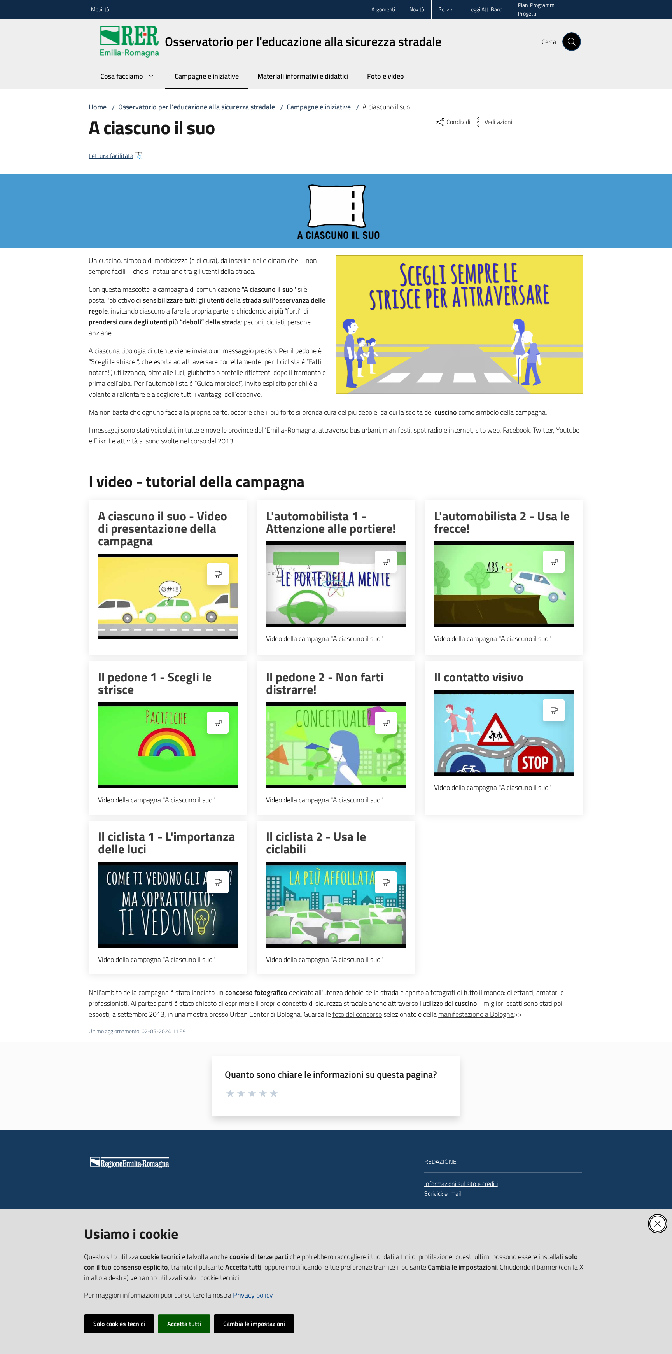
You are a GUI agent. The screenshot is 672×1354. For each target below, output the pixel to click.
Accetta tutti (184, 1323)
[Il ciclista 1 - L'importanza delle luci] (168, 905)
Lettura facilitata (111, 155)
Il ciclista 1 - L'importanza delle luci (166, 842)
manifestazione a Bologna (476, 1014)
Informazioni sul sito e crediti (461, 1183)
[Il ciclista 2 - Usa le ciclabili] (336, 905)
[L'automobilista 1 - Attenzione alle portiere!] (336, 584)
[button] (571, 41)
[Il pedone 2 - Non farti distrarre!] (336, 745)
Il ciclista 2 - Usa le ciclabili (316, 842)
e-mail (452, 1193)
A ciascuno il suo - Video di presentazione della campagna (162, 528)
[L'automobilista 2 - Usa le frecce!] (504, 584)
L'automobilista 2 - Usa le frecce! (502, 522)
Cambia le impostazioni (254, 1323)
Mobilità (100, 9)
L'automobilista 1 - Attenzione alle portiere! (331, 522)
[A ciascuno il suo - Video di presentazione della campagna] (168, 597)
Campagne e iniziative (319, 107)
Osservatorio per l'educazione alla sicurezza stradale (196, 107)
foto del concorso (357, 1014)
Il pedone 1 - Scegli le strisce (155, 683)
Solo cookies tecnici (119, 1323)
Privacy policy (253, 1295)
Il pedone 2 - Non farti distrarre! (324, 683)
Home (98, 107)
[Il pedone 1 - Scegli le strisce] (168, 745)
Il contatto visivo (478, 677)
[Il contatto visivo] (504, 733)
